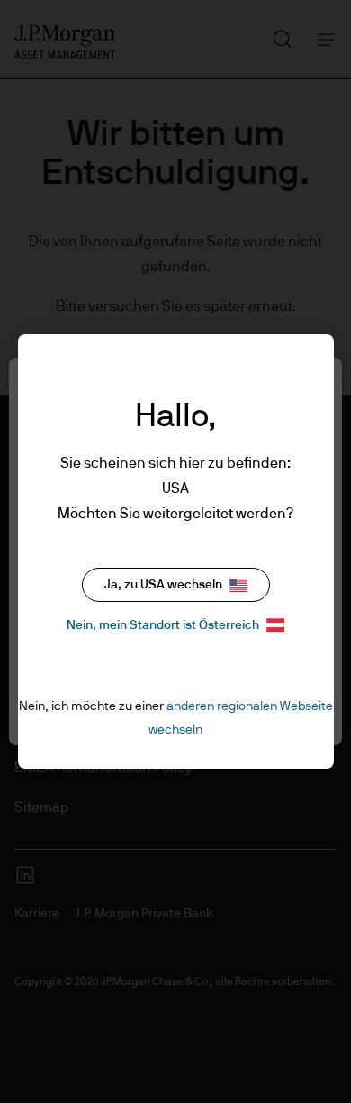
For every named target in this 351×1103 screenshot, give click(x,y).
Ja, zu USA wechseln (163, 585)
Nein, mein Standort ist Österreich (163, 625)
